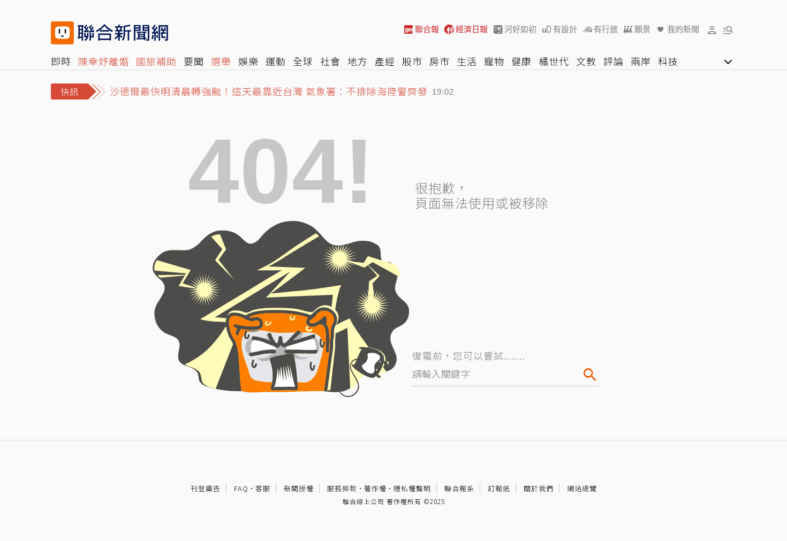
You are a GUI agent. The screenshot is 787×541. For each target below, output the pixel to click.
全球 (303, 61)
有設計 (565, 29)
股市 (412, 61)
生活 (467, 61)
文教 (586, 61)
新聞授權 (299, 488)
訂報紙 (499, 488)
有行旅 (606, 29)
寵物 (494, 61)
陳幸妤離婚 (103, 61)
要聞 (194, 61)
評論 (613, 61)
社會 (330, 61)
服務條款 (342, 488)
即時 (61, 61)
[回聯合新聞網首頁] (62, 32)
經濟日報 (472, 29)
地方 (357, 61)
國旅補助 (156, 61)
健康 (521, 61)
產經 (385, 61)
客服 (262, 488)
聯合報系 (459, 488)
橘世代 (554, 61)
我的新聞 (683, 29)
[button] (712, 29)
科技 (668, 61)
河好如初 (520, 29)
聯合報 (427, 29)
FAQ (241, 488)
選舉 (221, 61)
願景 (642, 29)
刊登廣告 (206, 488)
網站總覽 (582, 488)
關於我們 (539, 488)
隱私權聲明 (412, 488)
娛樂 (248, 61)
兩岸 (641, 61)
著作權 (375, 488)
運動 (276, 61)
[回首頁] (123, 32)
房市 (439, 61)
